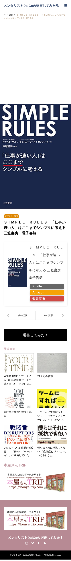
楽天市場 (38, 298)
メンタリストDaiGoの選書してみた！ (35, 537)
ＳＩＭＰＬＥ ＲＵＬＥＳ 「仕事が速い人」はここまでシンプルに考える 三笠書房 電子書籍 (46, 262)
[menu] (65, 5)
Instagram (26, 543)
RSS (44, 543)
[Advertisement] (35, 66)
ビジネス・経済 (11, 216)
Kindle (37, 286)
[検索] (57, 5)
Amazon (38, 292)
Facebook (38, 543)
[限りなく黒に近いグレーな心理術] (20, 315)
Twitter (32, 543)
